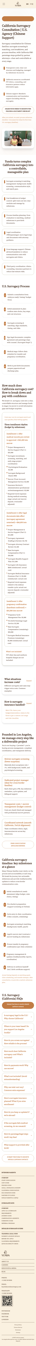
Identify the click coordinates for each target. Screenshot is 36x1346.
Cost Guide (5, 1183)
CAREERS (5, 1265)
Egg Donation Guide (8, 1193)
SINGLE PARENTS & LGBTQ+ (10, 1198)
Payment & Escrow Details (11, 1236)
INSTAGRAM (6, 1311)
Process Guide (6, 1185)
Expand (29, 681)
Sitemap (18, 1332)
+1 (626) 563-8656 (7, 1280)
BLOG (3, 1272)
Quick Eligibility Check (10, 1244)
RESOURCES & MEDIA (9, 1268)
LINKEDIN (5, 1319)
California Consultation (10, 1190)
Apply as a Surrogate (9, 1211)
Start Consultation (8, 1180)
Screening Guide (7, 1221)
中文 (31, 4)
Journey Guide (7, 1216)
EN (27, 4)
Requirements (6, 1213)
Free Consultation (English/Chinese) (18, 844)
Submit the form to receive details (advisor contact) (18, 1005)
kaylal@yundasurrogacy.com (11, 1287)
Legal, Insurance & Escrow (11, 1188)
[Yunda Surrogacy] (18, 4)
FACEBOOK (5, 1314)
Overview (5, 1178)
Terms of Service (18, 1327)
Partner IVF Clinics (8, 1195)
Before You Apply (8, 1239)
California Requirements (10, 1241)
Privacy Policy (18, 1324)
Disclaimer (18, 1330)
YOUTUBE (5, 1317)
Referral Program (8, 1223)
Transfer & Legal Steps (10, 1234)
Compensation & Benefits (10, 1218)
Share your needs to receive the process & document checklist (18, 110)
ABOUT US (5, 1261)
